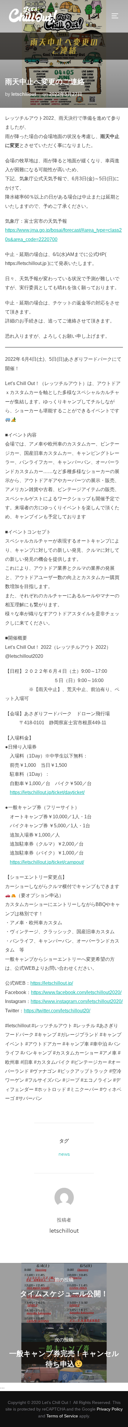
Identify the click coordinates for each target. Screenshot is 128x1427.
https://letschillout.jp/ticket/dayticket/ (47, 792)
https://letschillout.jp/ (51, 983)
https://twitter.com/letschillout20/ (57, 1010)
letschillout (23, 94)
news (64, 1154)
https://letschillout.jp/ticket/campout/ (47, 862)
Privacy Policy (110, 1409)
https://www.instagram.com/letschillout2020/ (77, 1001)
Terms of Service (62, 1416)
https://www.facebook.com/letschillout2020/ (76, 992)
